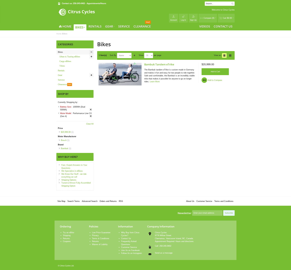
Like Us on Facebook (130, 250)
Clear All (90, 124)
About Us (190, 201)
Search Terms (73, 201)
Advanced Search (89, 201)
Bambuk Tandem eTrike (159, 64)
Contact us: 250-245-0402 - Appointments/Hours (84, 3)
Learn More (155, 81)
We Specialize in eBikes (72, 171)
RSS (121, 201)
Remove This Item (90, 109)
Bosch (64, 140)
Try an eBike (68, 232)
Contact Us (126, 238)
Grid (230, 55)
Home (58, 34)
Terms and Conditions (223, 201)
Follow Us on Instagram (131, 253)
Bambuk (64, 148)
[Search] (232, 4)
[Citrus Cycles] (76, 14)
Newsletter (184, 213)
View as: (217, 55)
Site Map (61, 201)
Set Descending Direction (134, 55)
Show (141, 55)
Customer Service (204, 201)
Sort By (113, 55)
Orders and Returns (108, 201)
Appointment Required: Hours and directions (174, 241)
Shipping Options (68, 180)
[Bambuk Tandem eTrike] (120, 74)
